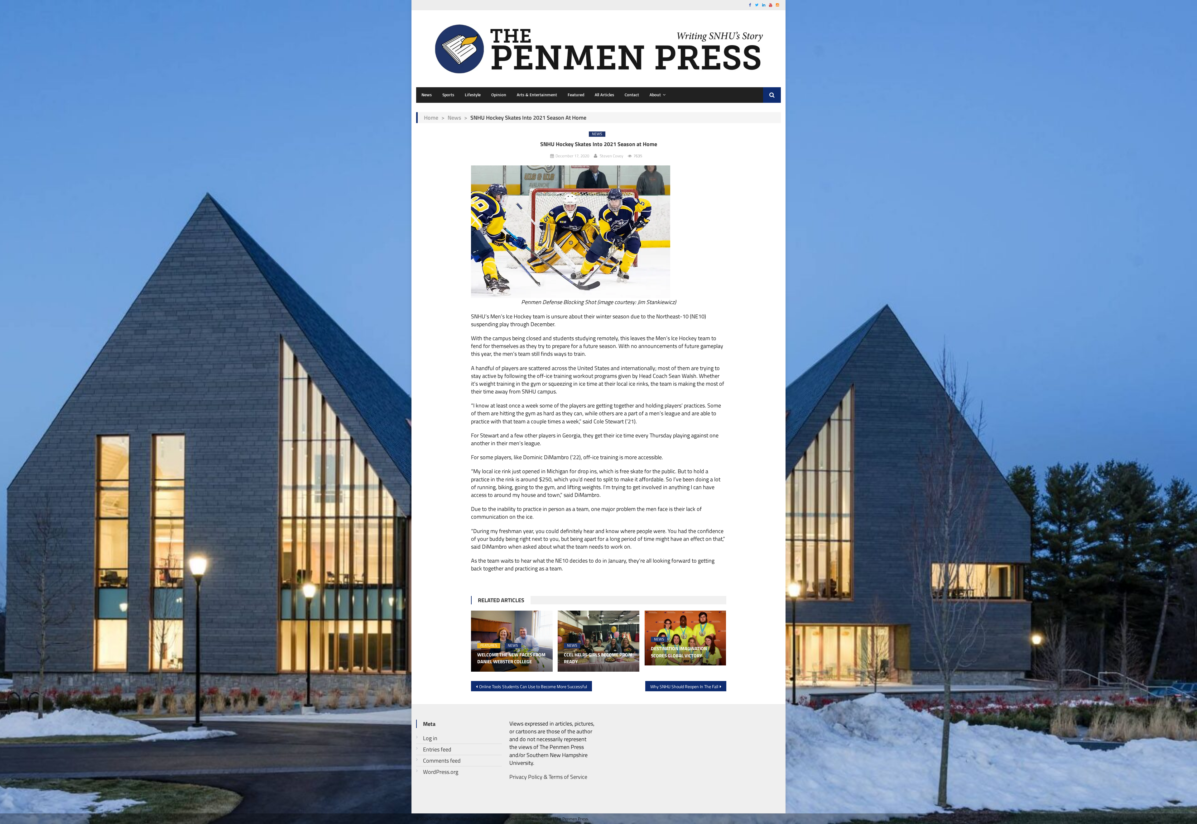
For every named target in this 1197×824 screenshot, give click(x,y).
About (655, 94)
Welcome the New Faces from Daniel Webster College (511, 658)
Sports (448, 94)
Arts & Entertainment (537, 94)
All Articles (604, 94)
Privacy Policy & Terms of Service (548, 777)
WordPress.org (440, 772)
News (426, 94)
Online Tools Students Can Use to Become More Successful (533, 686)
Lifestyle (473, 94)
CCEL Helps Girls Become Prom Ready (598, 658)
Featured (576, 94)
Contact (632, 94)
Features (488, 645)
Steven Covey (611, 156)
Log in (430, 738)
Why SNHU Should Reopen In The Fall (684, 686)
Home (431, 117)
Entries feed (437, 749)
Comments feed (442, 760)
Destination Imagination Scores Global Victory (679, 652)
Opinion (498, 94)
